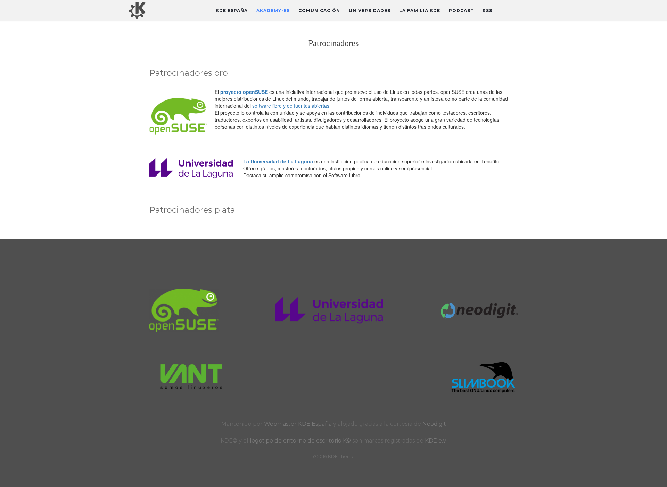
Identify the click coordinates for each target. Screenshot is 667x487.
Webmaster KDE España (298, 424)
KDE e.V (435, 440)
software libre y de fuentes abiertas (290, 105)
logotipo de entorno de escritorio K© (301, 440)
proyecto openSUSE (244, 91)
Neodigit (434, 424)
